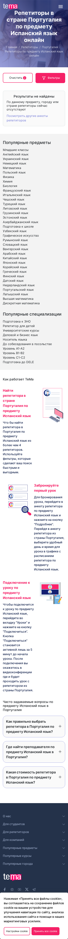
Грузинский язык (15, 213)
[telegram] (34, 889)
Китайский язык (15, 258)
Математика (12, 168)
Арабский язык (14, 253)
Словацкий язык (15, 244)
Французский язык (17, 190)
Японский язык (14, 262)
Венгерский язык (15, 249)
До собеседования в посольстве (27, 344)
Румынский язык (15, 240)
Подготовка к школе (18, 226)
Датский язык (13, 280)
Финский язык (13, 276)
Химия (7, 181)
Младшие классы (16, 150)
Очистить (17, 78)
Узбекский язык (15, 231)
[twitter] (27, 889)
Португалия (50, 47)
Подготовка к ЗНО (17, 321)
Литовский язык (15, 208)
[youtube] (19, 889)
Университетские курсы (21, 330)
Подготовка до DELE (18, 362)
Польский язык (14, 172)
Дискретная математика (21, 303)
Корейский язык (15, 267)
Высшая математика (18, 299)
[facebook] (5, 889)
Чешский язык (13, 199)
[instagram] (12, 889)
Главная (11, 47)
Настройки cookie (17, 931)
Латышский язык (15, 294)
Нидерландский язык (19, 285)
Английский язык (16, 154)
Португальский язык (18, 290)
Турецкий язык (14, 204)
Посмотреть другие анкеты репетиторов (27, 118)
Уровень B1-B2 (13, 353)
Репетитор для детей (19, 326)
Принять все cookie (45, 931)
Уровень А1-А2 (14, 348)
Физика (8, 177)
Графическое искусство (21, 235)
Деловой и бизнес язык (20, 335)
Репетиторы (29, 47)
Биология (10, 186)
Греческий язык (15, 271)
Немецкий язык (14, 163)
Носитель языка (15, 339)
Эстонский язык (15, 217)
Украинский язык (16, 159)
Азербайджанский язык (20, 222)
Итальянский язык (17, 195)
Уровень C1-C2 (14, 357)
